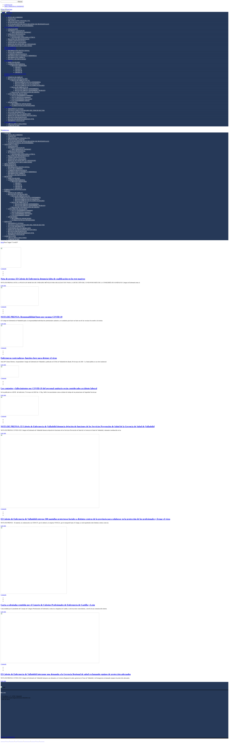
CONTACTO (8, 5)
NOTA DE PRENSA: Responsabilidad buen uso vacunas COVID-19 (31, 317)
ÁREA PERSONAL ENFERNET (14, 6)
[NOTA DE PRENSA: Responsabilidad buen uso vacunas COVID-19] (19, 305)
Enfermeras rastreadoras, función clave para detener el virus (29, 358)
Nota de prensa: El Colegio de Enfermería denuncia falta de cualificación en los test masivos (43, 279)
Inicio (2, 242)
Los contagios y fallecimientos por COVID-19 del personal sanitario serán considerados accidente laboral (49, 388)
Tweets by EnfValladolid (8, 737)
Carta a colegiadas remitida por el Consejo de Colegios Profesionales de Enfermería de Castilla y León (48, 605)
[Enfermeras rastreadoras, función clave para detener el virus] (12, 346)
